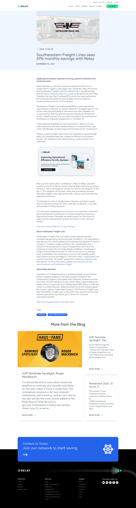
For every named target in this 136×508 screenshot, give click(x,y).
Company (99, 6)
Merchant (20, 487)
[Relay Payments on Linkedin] (117, 482)
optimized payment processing (63, 94)
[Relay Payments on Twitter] (107, 482)
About (80, 482)
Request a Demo (22, 489)
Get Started (112, 6)
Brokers (77, 6)
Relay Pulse (48, 487)
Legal (80, 497)
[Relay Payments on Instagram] (110, 482)
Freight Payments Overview (53, 494)
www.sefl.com (82, 262)
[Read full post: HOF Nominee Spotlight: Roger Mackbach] (50, 349)
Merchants (85, 6)
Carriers (71, 6)
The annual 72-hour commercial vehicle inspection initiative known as (100, 395)
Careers (81, 492)
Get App (109, 2)
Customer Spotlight (57, 314)
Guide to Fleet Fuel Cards (52, 497)
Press (80, 494)
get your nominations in (35, 405)
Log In (47, 499)
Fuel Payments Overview (52, 492)
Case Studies (82, 484)
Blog (46, 482)
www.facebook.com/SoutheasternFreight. (54, 264)
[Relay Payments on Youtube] (103, 482)
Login (116, 2)
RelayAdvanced (49, 489)
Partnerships (82, 487)
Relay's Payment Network (52, 484)
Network (91, 6)
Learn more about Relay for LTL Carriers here (56, 227)
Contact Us (82, 489)
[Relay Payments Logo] (23, 6)
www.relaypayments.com (51, 302)
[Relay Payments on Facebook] (113, 482)
